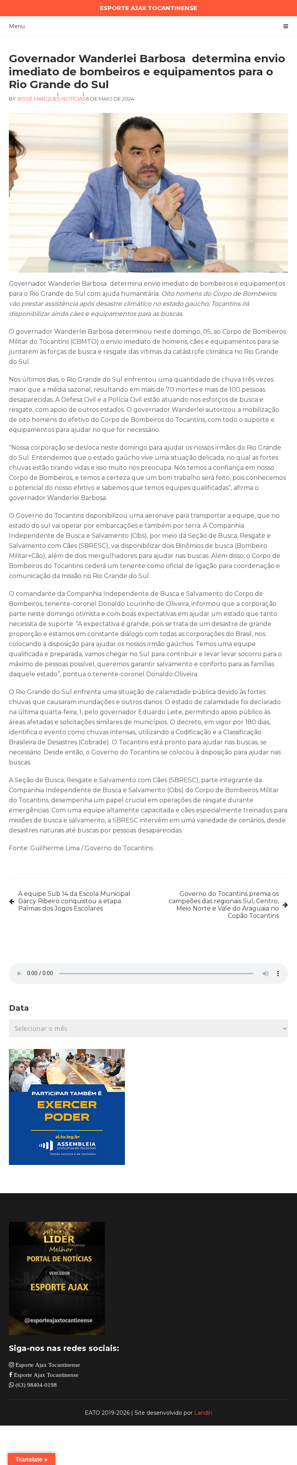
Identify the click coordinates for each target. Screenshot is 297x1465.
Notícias (73, 99)
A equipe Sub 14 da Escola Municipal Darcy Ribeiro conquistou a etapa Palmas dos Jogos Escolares (74, 901)
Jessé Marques (38, 99)
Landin (203, 1412)
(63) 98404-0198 (35, 1385)
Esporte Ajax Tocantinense (47, 1365)
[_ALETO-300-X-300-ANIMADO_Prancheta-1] (67, 1163)
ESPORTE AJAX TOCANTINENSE (148, 8)
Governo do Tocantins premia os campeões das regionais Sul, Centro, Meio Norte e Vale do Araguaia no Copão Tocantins (224, 904)
